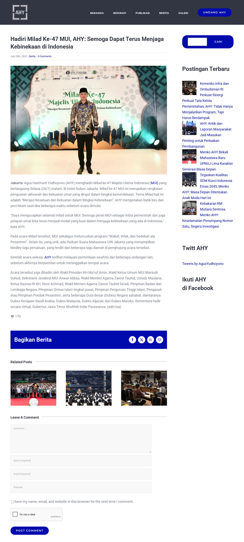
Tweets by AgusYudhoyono (203, 264)
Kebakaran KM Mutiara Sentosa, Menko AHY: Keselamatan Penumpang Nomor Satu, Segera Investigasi (207, 214)
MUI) (154, 183)
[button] (13, 388)
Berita (32, 56)
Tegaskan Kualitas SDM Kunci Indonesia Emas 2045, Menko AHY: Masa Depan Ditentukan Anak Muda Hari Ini (33, 388)
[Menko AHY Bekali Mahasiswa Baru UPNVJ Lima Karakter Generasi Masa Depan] (189, 152)
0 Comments (45, 56)
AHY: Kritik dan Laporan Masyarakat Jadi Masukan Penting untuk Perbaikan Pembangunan (144, 388)
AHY (48, 257)
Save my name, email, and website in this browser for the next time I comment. (74, 502)
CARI (218, 41)
